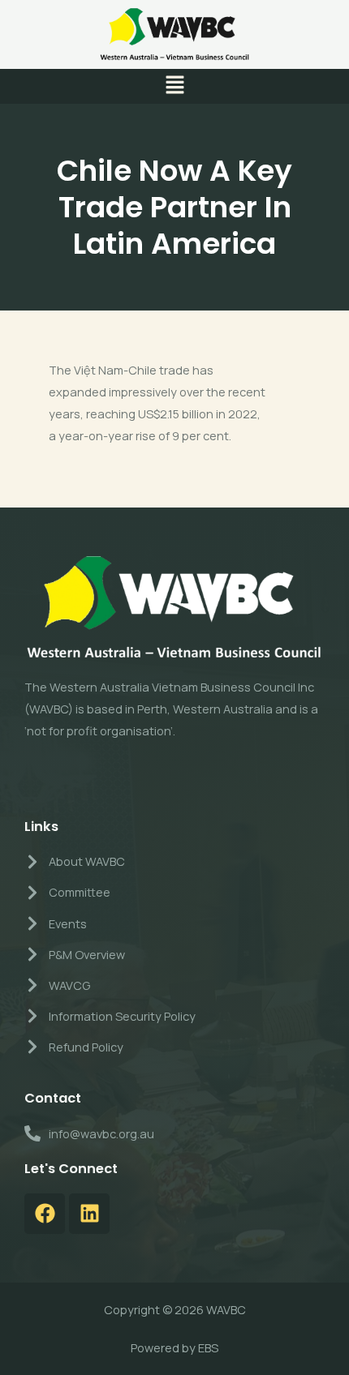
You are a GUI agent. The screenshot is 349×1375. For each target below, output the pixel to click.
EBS (208, 1347)
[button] (174, 86)
